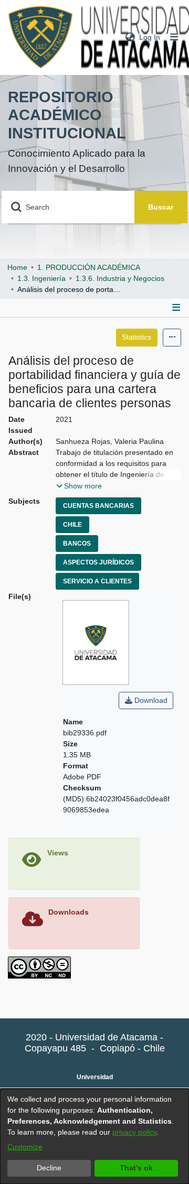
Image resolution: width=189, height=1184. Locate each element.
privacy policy (134, 1132)
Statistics (136, 337)
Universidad (95, 1077)
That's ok (136, 1168)
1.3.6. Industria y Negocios (120, 278)
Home (17, 267)
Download (149, 700)
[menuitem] (130, 37)
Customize (25, 1147)
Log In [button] (150, 37)
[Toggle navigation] (174, 37)
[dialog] (94, 1136)
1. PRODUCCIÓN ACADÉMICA (88, 267)
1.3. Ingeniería (41, 278)
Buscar (160, 207)
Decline (49, 1168)
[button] (79, 486)
